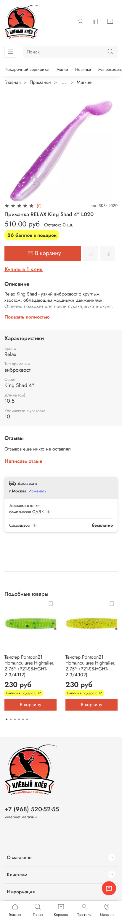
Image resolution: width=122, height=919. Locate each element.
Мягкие (84, 82)
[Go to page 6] (27, 719)
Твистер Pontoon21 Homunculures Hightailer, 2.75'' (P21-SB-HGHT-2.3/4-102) (90, 666)
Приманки (40, 82)
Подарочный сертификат (26, 69)
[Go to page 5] (23, 719)
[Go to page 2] (11, 719)
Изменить (37, 491)
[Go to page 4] (19, 719)
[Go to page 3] (15, 719)
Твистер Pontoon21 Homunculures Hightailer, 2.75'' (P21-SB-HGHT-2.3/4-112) (29, 666)
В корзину (30, 704)
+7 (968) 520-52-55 (31, 809)
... (64, 82)
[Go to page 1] (6, 719)
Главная (12, 82)
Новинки (83, 69)
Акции (62, 69)
